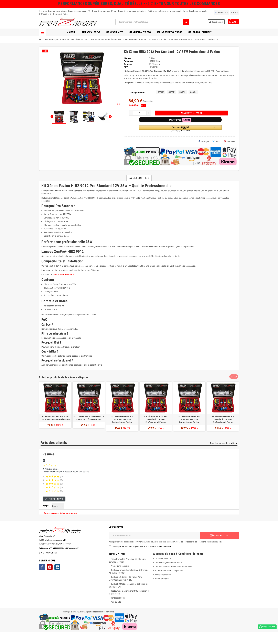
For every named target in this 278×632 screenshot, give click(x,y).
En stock (128, 64)
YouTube (50, 567)
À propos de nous (47, 11)
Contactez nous (117, 598)
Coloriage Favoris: (137, 92)
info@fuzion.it (64, 553)
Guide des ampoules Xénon (104, 11)
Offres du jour (45, 14)
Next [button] (236, 376)
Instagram (57, 567)
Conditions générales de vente (168, 562)
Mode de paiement (163, 574)
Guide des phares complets (195, 11)
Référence (128, 61)
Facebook (42, 567)
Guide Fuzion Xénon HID (63, 274)
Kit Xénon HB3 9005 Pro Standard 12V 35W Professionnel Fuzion (155, 419)
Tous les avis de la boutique (223, 443)
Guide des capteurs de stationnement (164, 11)
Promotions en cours (119, 566)
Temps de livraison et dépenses (169, 570)
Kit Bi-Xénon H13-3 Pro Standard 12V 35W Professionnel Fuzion (223, 419)
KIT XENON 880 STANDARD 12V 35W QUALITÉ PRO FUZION (89, 417)
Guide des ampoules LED (79, 11)
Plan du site (115, 602)
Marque (127, 58)
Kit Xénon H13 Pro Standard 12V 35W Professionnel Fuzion (55, 417)
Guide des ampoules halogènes (132, 11)
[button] (180, 128)
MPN (126, 67)
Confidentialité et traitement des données (173, 566)
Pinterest (231, 141)
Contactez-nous (60, 14)
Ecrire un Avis (55, 499)
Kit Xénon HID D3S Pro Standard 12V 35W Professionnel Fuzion (189, 419)
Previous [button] (231, 376)
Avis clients (61, 11)
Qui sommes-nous (163, 558)
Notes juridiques (162, 579)
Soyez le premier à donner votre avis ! (61, 513)
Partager (205, 141)
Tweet (218, 141)
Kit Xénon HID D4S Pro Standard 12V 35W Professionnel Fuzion (122, 419)
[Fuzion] (68, 22)
